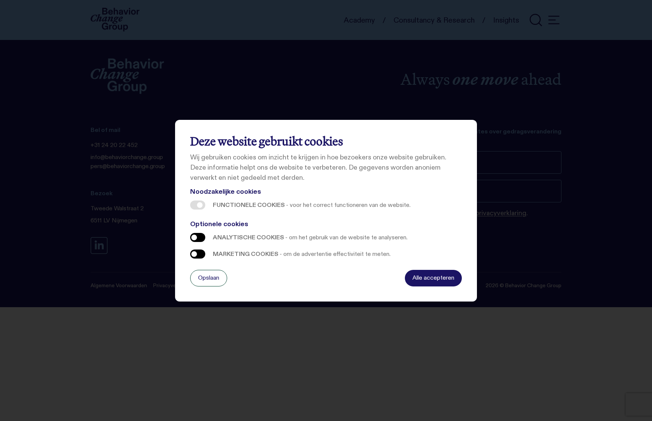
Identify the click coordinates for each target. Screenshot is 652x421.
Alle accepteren (433, 277)
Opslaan (208, 277)
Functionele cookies (197, 205)
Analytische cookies (197, 237)
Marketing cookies (197, 254)
